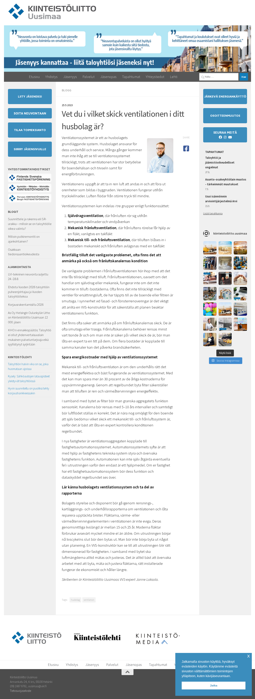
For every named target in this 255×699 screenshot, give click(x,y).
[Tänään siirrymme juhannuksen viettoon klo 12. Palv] (240, 248)
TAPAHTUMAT (214, 152)
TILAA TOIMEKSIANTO (30, 130)
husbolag (75, 599)
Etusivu (34, 76)
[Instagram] (225, 137)
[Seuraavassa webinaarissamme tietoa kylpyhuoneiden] (225, 324)
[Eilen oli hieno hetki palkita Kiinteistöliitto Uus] (210, 263)
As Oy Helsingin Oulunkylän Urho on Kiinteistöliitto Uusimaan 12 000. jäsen (29, 317)
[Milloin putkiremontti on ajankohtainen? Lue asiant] (225, 263)
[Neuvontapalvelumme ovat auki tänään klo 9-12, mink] (210, 309)
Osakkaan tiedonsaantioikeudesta (23, 251)
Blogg (66, 90)
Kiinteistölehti (20, 357)
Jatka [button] (213, 685)
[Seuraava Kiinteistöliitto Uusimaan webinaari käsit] (240, 293)
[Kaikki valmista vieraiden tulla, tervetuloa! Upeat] (210, 293)
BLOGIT (13, 212)
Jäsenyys (70, 76)
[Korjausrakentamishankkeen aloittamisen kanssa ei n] (225, 309)
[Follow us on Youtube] (229, 137)
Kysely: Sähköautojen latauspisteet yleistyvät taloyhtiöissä (29, 378)
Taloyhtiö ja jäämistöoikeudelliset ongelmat (219, 162)
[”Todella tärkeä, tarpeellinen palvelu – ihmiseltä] (210, 324)
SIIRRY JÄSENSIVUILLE (30, 149)
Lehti (173, 76)
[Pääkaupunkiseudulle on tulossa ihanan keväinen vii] (225, 339)
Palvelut (88, 76)
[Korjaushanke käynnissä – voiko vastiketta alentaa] (225, 293)
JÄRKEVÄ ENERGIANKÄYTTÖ (225, 96)
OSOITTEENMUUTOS (225, 115)
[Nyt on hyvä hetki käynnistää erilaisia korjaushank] (210, 248)
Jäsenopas (108, 76)
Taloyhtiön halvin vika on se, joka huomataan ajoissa (28, 366)
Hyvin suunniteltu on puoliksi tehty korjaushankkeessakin (28, 390)
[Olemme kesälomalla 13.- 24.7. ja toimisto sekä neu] (225, 248)
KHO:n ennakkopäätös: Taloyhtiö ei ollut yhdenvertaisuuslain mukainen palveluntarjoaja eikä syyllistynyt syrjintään (29, 337)
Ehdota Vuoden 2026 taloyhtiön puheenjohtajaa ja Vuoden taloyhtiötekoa (28, 292)
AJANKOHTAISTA (19, 267)
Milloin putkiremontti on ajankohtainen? (24, 239)
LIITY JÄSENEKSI (30, 96)
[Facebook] (220, 137)
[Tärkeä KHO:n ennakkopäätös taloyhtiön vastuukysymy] (240, 263)
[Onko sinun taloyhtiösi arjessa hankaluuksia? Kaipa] (240, 278)
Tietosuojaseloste (20, 691)
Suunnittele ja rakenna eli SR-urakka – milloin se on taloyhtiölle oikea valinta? (30, 224)
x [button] (248, 656)
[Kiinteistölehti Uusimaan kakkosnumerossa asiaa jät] (225, 278)
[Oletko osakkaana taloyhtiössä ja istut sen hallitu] (210, 339)
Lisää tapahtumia (213, 213)
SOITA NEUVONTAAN (30, 113)
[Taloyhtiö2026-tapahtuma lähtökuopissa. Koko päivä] (240, 309)
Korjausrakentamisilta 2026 (25, 304)
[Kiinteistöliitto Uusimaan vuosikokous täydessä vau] (240, 324)
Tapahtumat (131, 76)
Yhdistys (51, 76)
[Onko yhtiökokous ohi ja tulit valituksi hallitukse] (210, 278)
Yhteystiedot (155, 76)
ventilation (89, 599)
